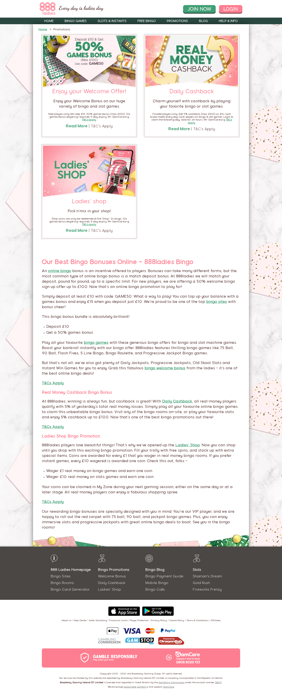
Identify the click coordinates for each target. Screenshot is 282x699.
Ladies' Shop (109, 589)
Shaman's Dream (207, 576)
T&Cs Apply (53, 383)
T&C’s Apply (102, 126)
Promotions (177, 21)
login (230, 9)
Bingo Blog (154, 569)
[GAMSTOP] (139, 641)
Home (49, 21)
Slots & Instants (112, 21)
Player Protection (139, 620)
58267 (218, 682)
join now (199, 9)
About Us (66, 620)
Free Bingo (146, 21)
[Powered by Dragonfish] (171, 641)
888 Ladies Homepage (71, 569)
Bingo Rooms (62, 583)
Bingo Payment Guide (164, 576)
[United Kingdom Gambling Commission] (109, 641)
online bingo (59, 271)
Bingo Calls (155, 589)
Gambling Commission (171, 682)
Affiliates (216, 620)
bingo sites (216, 301)
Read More (76, 126)
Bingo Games (76, 21)
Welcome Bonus (112, 576)
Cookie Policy (176, 620)
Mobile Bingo (156, 583)
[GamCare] (187, 658)
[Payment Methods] (141, 630)
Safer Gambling (98, 620)
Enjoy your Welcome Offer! (89, 91)
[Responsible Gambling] (114, 658)
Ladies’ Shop (187, 445)
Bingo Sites (60, 576)
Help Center (80, 620)
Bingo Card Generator (70, 589)
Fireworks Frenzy (207, 589)
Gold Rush (201, 583)
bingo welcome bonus (165, 368)
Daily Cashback (191, 91)
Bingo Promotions (113, 569)
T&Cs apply (89, 224)
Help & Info (228, 21)
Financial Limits (118, 620)
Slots (197, 569)
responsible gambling (136, 686)
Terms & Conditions (197, 620)
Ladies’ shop (89, 201)
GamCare (168, 686)
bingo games (96, 342)
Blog (203, 21)
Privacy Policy (159, 620)
